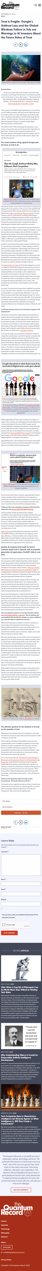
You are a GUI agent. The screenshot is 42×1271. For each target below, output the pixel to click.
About (3, 1243)
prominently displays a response (14, 615)
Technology (5, 1229)
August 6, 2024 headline (10, 199)
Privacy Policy (6, 1260)
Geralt (32, 82)
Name (3, 879)
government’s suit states (11, 265)
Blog (3, 16)
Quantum (4, 1225)
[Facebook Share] (16, 45)
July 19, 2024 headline (9, 484)
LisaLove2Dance (28, 719)
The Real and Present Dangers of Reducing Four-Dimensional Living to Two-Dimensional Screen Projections (20, 760)
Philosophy (5, 1233)
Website (3, 899)
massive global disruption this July (22, 509)
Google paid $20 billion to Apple (20, 433)
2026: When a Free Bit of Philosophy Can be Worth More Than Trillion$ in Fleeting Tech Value (19, 990)
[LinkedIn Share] (26, 45)
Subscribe (7, 1247)
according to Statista (26, 330)
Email (3, 889)
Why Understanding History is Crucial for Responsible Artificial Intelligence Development (19, 1057)
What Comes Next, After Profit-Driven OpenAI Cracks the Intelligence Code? (20, 569)
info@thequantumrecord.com (14, 1252)
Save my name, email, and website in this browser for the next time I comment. (20, 916)
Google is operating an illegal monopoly (20, 213)
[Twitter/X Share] (21, 45)
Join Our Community (21, 1190)
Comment (4, 852)
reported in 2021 (23, 407)
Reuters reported (6, 531)
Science (4, 1221)
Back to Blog (6, 827)
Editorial (4, 1237)
